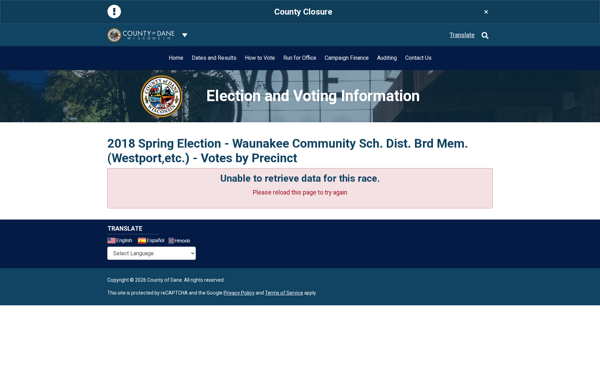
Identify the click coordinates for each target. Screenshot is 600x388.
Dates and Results (214, 58)
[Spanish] (152, 241)
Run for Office (299, 58)
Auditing (387, 58)
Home (176, 58)
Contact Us (418, 58)
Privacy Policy (239, 293)
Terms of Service (284, 293)
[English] (121, 241)
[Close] (486, 12)
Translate (462, 35)
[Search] (485, 35)
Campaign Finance (347, 58)
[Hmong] (181, 242)
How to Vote (260, 58)
